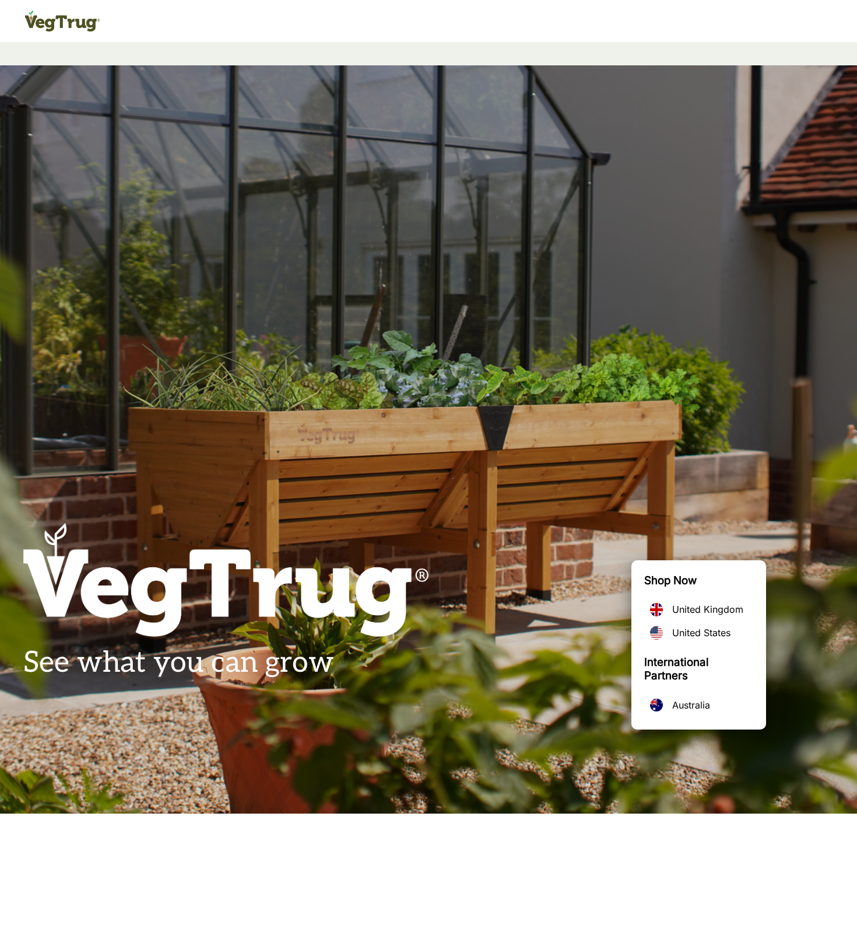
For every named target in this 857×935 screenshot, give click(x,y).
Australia (691, 705)
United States (701, 633)
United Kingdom (707, 609)
